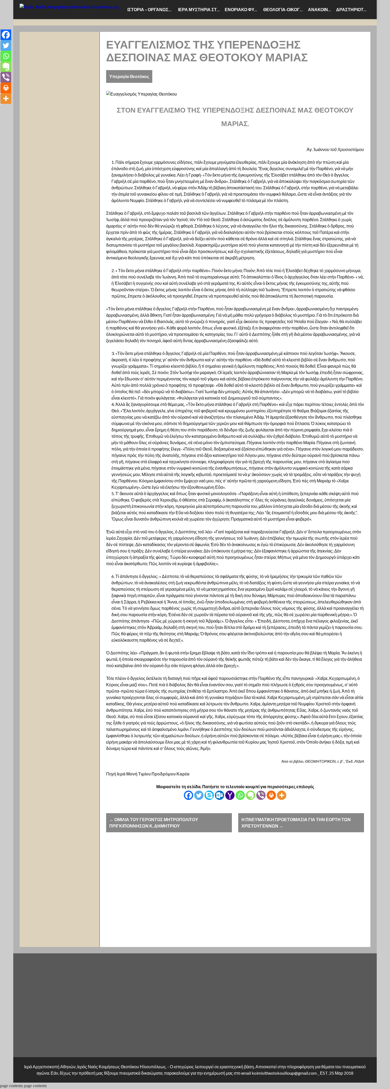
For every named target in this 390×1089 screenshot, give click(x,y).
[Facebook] (188, 795)
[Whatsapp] (240, 795)
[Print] (271, 795)
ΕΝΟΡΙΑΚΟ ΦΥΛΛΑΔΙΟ (243, 9)
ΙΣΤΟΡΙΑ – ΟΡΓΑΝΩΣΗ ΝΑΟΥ (151, 9)
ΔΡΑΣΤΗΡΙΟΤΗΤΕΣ (353, 9)
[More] (281, 795)
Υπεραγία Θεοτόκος (129, 76)
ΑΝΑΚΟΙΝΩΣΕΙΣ (321, 9)
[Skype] (209, 795)
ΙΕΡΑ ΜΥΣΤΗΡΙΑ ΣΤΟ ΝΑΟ (200, 9)
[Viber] (261, 795)
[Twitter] (198, 795)
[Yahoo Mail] (230, 795)
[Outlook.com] (219, 795)
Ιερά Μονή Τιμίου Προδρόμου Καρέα (153, 774)
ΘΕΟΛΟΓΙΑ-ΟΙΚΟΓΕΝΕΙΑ (284, 9)
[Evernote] (250, 795)
